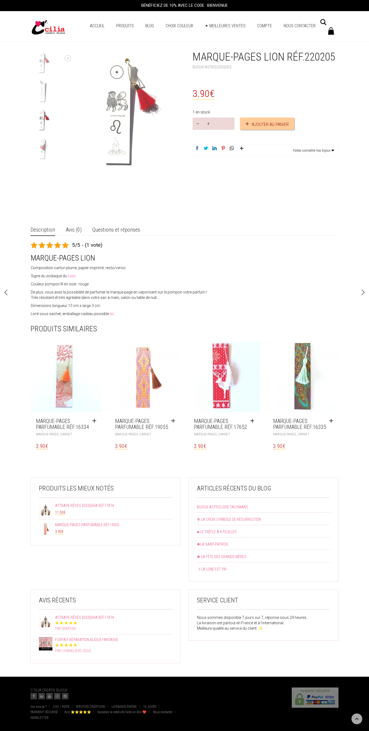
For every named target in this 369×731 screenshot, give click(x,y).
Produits (125, 25)
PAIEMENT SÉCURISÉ (44, 712)
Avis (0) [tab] (74, 229)
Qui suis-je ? (38, 707)
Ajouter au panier (270, 124)
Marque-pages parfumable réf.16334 (62, 424)
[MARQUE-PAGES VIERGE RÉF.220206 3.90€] (363, 292)
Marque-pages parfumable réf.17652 (220, 424)
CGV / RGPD (61, 707)
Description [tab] (43, 229)
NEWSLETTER (40, 718)
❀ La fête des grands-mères (221, 557)
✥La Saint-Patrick (212, 544)
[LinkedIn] (41, 696)
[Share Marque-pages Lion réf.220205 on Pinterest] (223, 148)
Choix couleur (179, 25)
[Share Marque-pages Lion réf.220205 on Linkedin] (214, 148)
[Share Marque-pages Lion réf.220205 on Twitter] (206, 148)
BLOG (149, 25)
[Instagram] (57, 696)
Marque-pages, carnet (54, 434)
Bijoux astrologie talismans (222, 507)
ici (112, 314)
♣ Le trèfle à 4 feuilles (217, 532)
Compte (264, 25)
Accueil (97, 25)
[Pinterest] (65, 696)
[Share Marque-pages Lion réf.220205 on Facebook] (197, 148)
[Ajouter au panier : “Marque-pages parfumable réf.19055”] (174, 421)
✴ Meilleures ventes (225, 25)
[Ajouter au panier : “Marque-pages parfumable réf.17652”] (253, 421)
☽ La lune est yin (211, 569)
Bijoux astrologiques (212, 67)
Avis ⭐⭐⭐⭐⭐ (77, 712)
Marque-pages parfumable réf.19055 (141, 424)
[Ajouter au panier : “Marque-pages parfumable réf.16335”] (332, 421)
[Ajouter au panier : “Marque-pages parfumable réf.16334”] (95, 421)
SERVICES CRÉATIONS (90, 707)
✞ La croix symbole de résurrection (229, 519)
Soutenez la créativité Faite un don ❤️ (122, 712)
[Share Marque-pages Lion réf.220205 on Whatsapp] (231, 148)
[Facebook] (34, 696)
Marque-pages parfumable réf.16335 (299, 424)
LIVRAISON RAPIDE (124, 707)
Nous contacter (300, 25)
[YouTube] (49, 696)
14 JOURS (149, 707)
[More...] (240, 150)
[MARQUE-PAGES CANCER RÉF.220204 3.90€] (6, 292)
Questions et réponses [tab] (116, 229)
